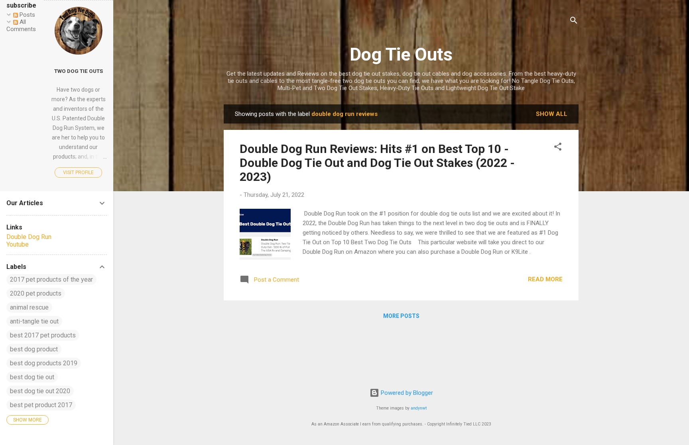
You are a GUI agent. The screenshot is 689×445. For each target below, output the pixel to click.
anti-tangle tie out (34, 321)
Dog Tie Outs (401, 54)
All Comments (21, 25)
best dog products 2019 (43, 363)
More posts (401, 316)
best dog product (34, 349)
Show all (551, 114)
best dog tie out (32, 377)
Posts (26, 14)
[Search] (574, 22)
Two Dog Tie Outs (78, 71)
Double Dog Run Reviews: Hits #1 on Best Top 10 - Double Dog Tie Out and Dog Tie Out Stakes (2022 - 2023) (377, 163)
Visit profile (78, 172)
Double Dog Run (28, 237)
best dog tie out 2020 (40, 391)
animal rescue (29, 307)
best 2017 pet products (43, 335)
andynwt (419, 408)
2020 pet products (35, 293)
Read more (545, 279)
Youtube (17, 244)
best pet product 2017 (41, 405)
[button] (558, 148)
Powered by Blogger (406, 392)
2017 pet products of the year (51, 279)
